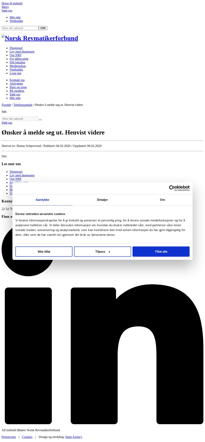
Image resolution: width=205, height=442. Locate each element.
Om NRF (16, 55)
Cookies (27, 437)
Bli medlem (17, 90)
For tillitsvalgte (19, 58)
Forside (6, 104)
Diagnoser (16, 48)
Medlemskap (18, 66)
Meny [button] (5, 7)
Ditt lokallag (17, 62)
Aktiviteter (16, 83)
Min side (15, 17)
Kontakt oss (17, 80)
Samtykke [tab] (42, 199)
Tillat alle (161, 251)
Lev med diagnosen (22, 51)
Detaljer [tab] (102, 199)
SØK (43, 28)
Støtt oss (7, 10)
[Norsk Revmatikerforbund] (40, 38)
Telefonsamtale (22, 104)
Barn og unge (18, 87)
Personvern (9, 437)
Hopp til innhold (12, 3)
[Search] (40, 119)
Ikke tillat (44, 251)
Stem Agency (73, 437)
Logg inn (15, 73)
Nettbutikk (16, 21)
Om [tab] (162, 199)
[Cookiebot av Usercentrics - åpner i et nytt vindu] (172, 188)
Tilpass (100, 251)
